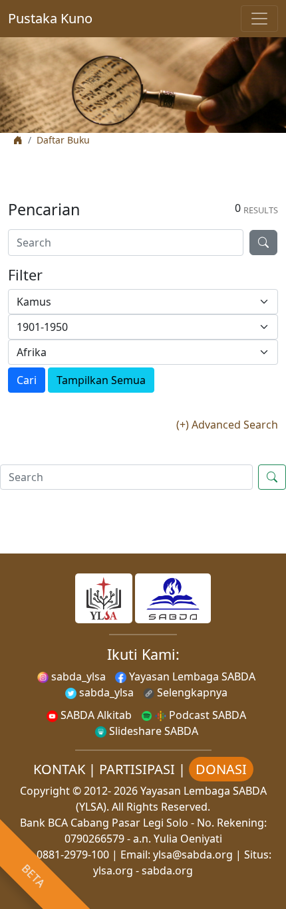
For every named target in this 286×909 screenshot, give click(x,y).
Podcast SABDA (206, 715)
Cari (27, 380)
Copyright (45, 790)
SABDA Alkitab (95, 715)
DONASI (221, 769)
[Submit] (263, 242)
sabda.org (167, 870)
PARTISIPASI (137, 769)
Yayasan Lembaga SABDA (190, 676)
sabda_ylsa (77, 676)
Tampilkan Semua (101, 380)
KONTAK (59, 769)
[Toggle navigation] (259, 18)
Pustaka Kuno (50, 18)
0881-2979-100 (73, 854)
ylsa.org (113, 870)
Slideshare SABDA (152, 731)
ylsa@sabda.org (193, 854)
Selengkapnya (190, 692)
